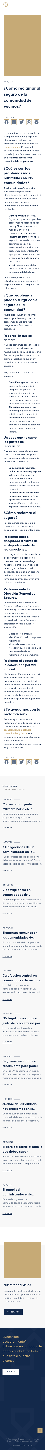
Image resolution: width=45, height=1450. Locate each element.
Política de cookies (9, 1431)
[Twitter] (21, 122)
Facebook (27, 1427)
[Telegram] (36, 122)
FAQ (4, 1403)
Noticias (5, 1407)
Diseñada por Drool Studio (22, 1445)
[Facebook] (6, 122)
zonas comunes (12, 147)
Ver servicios (13, 1312)
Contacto (6, 1411)
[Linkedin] (14, 122)
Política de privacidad (10, 1427)
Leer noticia (7, 828)
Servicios (5, 1399)
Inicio (4, 1391)
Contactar (11, 1372)
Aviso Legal (6, 1423)
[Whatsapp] (29, 122)
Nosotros (5, 1395)
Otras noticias (9, 786)
